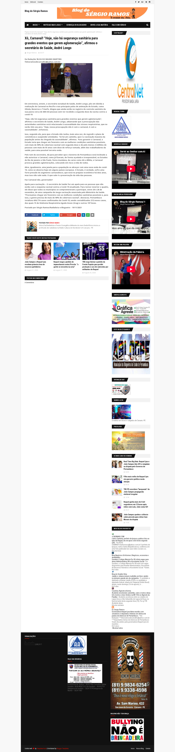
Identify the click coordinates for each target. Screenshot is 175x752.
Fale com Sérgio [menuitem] (119, 25)
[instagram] (149, 2)
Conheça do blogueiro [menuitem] (76, 25)
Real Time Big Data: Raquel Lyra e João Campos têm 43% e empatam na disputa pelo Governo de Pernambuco (137, 465)
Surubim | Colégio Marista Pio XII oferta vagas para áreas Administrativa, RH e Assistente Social (130, 560)
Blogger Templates (63, 748)
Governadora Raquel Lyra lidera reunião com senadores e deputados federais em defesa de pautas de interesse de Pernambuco (129, 614)
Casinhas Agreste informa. (121, 591)
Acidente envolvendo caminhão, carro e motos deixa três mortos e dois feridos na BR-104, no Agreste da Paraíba (131, 595)
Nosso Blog (140, 748)
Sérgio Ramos (32, 53)
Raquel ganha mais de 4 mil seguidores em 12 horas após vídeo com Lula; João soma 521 (136, 504)
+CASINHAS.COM (118, 536)
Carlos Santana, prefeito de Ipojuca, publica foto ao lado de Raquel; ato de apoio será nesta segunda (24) (130, 541)
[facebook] (136, 2)
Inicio (26, 2)
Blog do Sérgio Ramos (36, 11)
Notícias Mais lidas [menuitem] (52, 25)
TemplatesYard (41, 748)
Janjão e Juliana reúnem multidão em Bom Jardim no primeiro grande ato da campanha (130, 577)
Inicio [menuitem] (35, 25)
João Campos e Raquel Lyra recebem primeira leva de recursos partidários (35, 264)
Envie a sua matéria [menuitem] (99, 25)
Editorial (33, 2)
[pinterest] (146, 2)
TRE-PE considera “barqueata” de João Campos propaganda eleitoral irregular (137, 491)
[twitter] (138, 2)
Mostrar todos (117, 628)
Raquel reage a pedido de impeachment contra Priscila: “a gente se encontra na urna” (66, 264)
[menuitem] (28, 25)
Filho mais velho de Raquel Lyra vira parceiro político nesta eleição (136, 479)
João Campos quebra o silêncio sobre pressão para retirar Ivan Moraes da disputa (136, 517)
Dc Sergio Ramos (118, 610)
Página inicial (29, 32)
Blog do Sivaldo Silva (119, 574)
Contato (40, 2)
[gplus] (142, 2)
